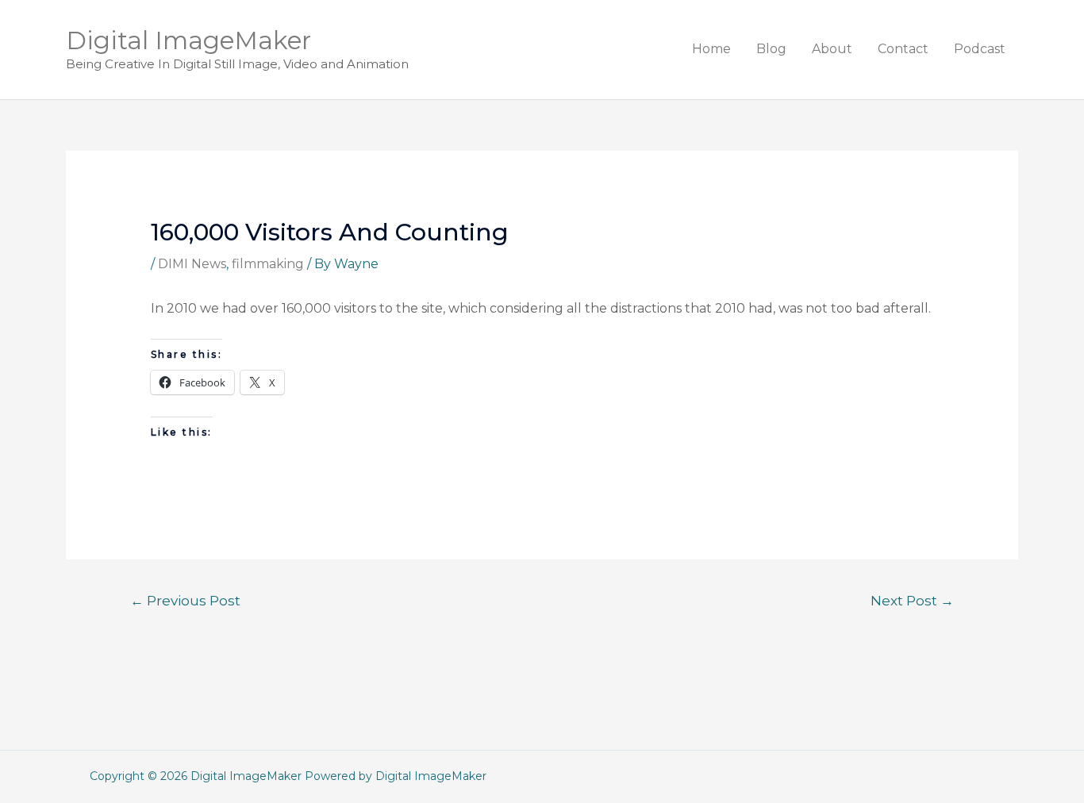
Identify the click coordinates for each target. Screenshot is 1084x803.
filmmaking (268, 263)
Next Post (912, 600)
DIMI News (192, 263)
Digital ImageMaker (188, 40)
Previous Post (185, 600)
